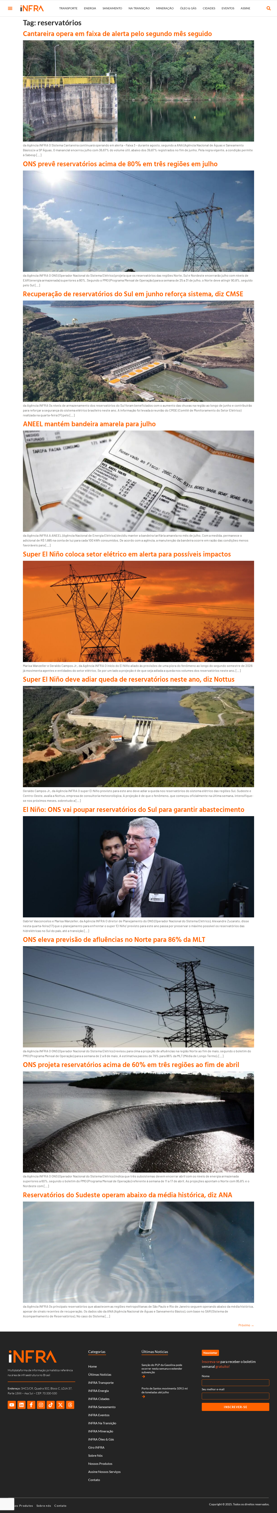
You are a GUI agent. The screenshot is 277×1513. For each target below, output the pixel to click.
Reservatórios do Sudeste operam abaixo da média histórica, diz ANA (127, 1195)
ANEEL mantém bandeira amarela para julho (89, 424)
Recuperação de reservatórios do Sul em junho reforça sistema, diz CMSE (133, 294)
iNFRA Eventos (99, 1415)
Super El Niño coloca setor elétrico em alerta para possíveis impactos (127, 554)
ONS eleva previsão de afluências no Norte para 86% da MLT (114, 939)
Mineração (165, 8)
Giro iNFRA (96, 1447)
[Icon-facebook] (31, 1405)
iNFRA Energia (98, 1391)
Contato (94, 1480)
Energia (90, 8)
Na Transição (139, 8)
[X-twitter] (60, 1405)
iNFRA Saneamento (102, 1407)
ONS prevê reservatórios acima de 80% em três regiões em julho (120, 164)
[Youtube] (12, 1405)
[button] (10, 8)
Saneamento (112, 8)
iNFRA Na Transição (102, 1423)
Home (92, 1366)
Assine (245, 8)
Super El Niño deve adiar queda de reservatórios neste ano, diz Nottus (129, 679)
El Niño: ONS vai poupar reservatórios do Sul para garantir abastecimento (133, 809)
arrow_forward (144, 1376)
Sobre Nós (95, 1455)
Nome (205, 1376)
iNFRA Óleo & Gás (101, 1439)
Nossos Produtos (100, 1463)
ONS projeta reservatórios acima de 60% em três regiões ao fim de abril (131, 1064)
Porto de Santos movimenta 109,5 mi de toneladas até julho (165, 1390)
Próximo (246, 1325)
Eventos (228, 8)
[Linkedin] (21, 1405)
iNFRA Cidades (99, 1399)
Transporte (68, 8)
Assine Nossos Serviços (104, 1472)
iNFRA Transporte (101, 1382)
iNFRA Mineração (100, 1431)
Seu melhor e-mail (213, 1389)
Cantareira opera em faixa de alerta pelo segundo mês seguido (117, 33)
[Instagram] (41, 1405)
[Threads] (70, 1405)
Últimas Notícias (99, 1374)
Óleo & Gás (188, 8)
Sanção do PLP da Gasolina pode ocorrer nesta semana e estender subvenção (162, 1368)
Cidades (209, 8)
